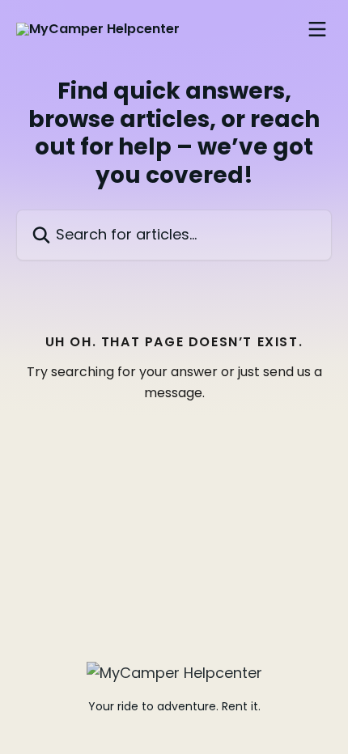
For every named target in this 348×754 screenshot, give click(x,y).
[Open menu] (317, 29)
